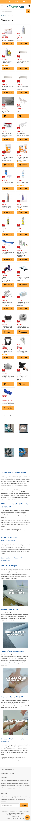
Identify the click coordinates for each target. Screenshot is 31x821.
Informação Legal (21, 814)
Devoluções (12, 811)
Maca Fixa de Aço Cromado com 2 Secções (23, 134)
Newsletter (24, 805)
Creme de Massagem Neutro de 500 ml (7, 207)
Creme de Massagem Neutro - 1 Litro (22, 39)
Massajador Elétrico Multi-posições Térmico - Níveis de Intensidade (8, 376)
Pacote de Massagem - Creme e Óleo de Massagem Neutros (7, 62)
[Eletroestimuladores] (15, 722)
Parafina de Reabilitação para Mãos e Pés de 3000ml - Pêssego (22, 159)
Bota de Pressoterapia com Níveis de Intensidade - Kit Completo (22, 254)
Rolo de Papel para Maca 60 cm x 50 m (23, 61)
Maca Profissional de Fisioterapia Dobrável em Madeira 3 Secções (8, 403)
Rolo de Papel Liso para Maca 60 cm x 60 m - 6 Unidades (22, 88)
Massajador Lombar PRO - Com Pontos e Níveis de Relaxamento (23, 279)
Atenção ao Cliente (15, 816)
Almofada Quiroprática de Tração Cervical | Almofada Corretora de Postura (22, 377)
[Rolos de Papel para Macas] (15, 635)
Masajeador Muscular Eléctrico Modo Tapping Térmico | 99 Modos (22, 351)
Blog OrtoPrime (5, 811)
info (8, 532)
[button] (5, 65)
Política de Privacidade (10, 813)
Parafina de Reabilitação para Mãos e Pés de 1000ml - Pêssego (7, 159)
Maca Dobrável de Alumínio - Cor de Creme (8, 39)
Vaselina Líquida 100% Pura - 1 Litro (22, 183)
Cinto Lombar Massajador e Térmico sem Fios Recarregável (23, 304)
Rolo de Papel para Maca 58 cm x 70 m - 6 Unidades (7, 88)
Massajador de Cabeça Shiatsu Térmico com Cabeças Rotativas (7, 327)
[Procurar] (28, 11)
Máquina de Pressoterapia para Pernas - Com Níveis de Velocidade (7, 279)
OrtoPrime (3, 15)
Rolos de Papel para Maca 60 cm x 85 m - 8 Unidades (8, 111)
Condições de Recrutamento (10, 814)
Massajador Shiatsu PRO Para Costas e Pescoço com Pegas (7, 351)
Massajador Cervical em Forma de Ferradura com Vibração (23, 327)
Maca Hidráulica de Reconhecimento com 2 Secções (7, 135)
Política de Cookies (20, 813)
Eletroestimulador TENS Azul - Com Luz (7, 183)
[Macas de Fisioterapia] (15, 593)
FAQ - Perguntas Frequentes (22, 811)
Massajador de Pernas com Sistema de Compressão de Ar (7, 304)
